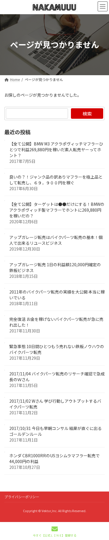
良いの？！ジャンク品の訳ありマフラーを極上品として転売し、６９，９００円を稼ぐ (56, 180)
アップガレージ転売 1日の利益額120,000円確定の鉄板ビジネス (55, 267)
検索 (87, 113)
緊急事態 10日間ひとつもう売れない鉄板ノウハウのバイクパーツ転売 (56, 349)
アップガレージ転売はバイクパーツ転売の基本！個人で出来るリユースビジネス (56, 240)
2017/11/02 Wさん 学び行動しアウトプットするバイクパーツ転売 (55, 404)
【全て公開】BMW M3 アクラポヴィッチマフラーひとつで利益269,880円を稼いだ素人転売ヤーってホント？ (56, 149)
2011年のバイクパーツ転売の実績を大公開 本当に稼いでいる (57, 294)
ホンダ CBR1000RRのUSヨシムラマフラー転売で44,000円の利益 (54, 458)
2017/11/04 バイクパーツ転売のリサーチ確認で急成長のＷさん (57, 376)
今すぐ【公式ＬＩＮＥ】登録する (54, 535)
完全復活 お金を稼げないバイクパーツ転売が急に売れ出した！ (56, 322)
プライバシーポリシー (21, 496)
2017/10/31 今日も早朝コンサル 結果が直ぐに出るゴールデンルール (55, 431)
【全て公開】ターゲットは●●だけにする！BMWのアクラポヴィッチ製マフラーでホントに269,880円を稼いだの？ (56, 210)
